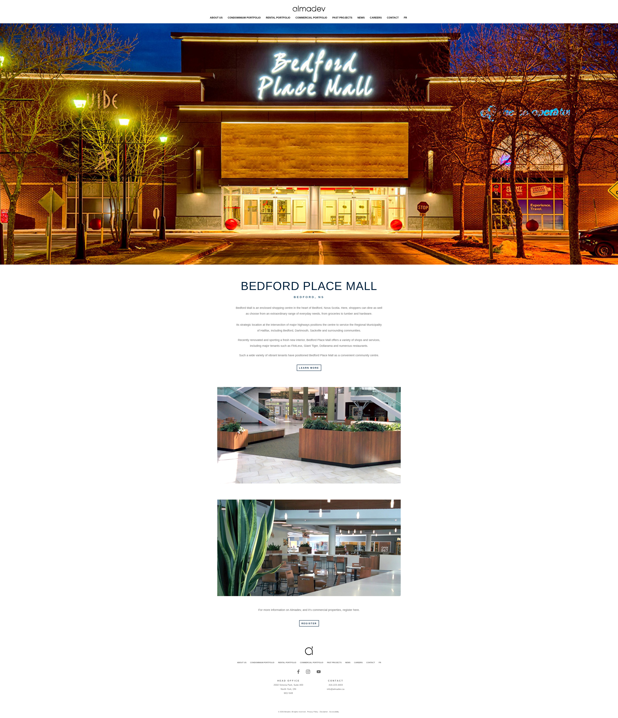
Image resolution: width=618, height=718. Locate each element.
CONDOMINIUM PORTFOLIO (262, 662)
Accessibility (334, 712)
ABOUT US (241, 662)
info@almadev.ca (335, 689)
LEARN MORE (309, 368)
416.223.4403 (336, 685)
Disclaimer (324, 712)
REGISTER (309, 623)
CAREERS (358, 662)
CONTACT (370, 662)
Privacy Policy (312, 712)
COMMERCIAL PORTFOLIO (311, 662)
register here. (351, 610)
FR (380, 662)
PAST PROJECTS (334, 662)
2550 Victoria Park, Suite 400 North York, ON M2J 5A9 (288, 689)
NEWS (347, 662)
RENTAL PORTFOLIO (287, 662)
